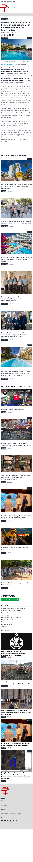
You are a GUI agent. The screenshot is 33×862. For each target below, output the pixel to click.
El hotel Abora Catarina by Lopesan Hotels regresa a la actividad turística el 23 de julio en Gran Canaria (16, 259)
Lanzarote (4, 781)
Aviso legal (4, 805)
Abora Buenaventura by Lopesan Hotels (13, 608)
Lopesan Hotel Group (7, 65)
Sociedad (4, 657)
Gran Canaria (5, 19)
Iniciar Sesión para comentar (10, 599)
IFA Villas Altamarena (7, 619)
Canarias (4, 191)
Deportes (4, 448)
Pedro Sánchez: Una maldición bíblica (12, 409)
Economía (4, 482)
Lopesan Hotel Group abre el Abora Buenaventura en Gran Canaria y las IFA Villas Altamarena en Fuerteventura (16, 186)
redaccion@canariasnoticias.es (13, 813)
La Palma (4, 521)
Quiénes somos (5, 801)
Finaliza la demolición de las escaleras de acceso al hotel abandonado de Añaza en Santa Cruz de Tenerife (16, 712)
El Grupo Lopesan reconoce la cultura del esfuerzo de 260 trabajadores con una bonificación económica (13, 299)
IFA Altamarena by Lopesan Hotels (11, 617)
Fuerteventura (5, 613)
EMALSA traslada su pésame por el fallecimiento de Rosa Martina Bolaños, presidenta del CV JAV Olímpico (14, 653)
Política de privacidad (7, 803)
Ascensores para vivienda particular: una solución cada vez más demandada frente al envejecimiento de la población (16, 477)
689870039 (9, 812)
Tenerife (3, 716)
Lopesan (3, 622)
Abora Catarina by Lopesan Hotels (11, 610)
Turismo (3, 626)
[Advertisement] (16, 845)
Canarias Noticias (5, 32)
